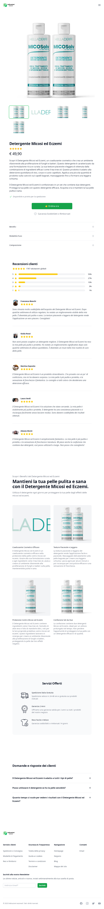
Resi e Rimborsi (9, 861)
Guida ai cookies (35, 856)
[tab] (18, 112)
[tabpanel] (52, 60)
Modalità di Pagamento (13, 856)
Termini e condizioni (37, 861)
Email (82, 851)
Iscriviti (42, 885)
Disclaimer (33, 866)
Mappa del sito (60, 866)
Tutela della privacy (37, 851)
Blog (56, 861)
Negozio (57, 856)
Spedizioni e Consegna (12, 851)
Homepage (58, 851)
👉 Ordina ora (52, 206)
